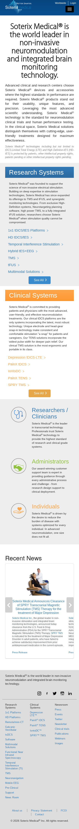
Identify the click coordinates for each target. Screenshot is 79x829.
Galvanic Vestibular (10, 728)
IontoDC (14, 371)
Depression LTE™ (36, 714)
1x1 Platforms (13, 712)
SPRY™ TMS (38, 735)
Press (58, 709)
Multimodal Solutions (24, 272)
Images (59, 743)
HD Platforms (13, 717)
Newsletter (61, 724)
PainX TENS (17, 378)
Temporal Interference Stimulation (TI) (14, 765)
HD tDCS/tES (18, 237)
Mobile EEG (12, 782)
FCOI (64, 810)
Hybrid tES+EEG (21, 251)
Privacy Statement (41, 810)
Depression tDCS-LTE (25, 357)
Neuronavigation (14, 778)
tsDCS (9, 734)
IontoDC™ (36, 730)
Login (73, 3)
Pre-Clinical (11, 787)
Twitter (58, 719)
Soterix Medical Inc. (22, 618)
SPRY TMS (17, 385)
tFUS (12, 265)
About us (17, 810)
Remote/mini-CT (14, 722)
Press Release (19, 652)
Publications (62, 733)
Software (10, 739)
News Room (12, 797)
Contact (39, 814)
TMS (11, 258)
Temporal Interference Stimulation (34, 244)
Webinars (60, 738)
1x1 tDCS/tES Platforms (26, 230)
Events (59, 714)
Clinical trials (62, 728)
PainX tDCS (17, 364)
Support (9, 792)
